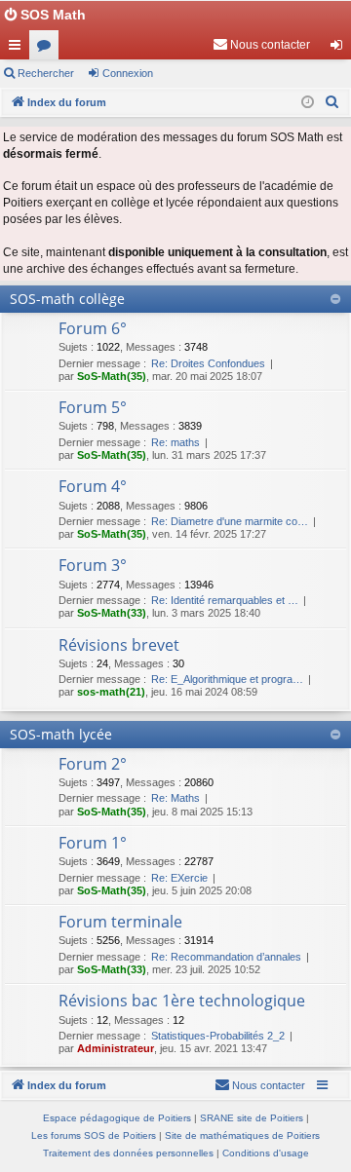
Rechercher (46, 73)
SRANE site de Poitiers (251, 1118)
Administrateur (115, 1048)
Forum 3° (92, 565)
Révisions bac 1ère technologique (181, 1000)
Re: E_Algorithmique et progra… (227, 679)
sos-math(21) (111, 692)
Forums (47, 48)
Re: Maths (175, 798)
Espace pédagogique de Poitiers (117, 1118)
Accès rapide (18, 48)
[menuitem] (261, 44)
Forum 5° (92, 407)
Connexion (127, 73)
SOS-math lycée (61, 734)
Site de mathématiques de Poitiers (242, 1135)
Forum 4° (92, 486)
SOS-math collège (67, 298)
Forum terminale (120, 921)
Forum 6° (92, 328)
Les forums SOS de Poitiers (93, 1135)
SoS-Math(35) (111, 376)
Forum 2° (92, 764)
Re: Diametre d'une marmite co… (229, 521)
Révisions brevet (118, 645)
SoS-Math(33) (111, 613)
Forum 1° (92, 842)
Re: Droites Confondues (208, 363)
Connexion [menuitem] (340, 48)
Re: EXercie (179, 878)
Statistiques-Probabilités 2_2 (218, 1035)
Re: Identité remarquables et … (224, 600)
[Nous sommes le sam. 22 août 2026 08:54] (307, 103)
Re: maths (175, 442)
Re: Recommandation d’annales (226, 957)
